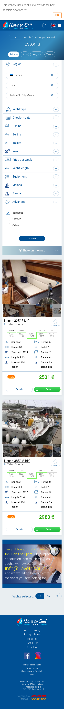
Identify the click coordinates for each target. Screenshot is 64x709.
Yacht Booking (32, 630)
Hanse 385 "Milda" (17, 461)
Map (32, 675)
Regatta (32, 638)
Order (49, 389)
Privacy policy (32, 668)
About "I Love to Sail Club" (32, 671)
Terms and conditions (32, 665)
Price (12, 54)
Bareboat (17, 212)
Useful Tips (32, 643)
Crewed (16, 219)
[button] (32, 64)
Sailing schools (32, 634)
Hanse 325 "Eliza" (16, 321)
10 (39, 596)
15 (48, 596)
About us (32, 647)
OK (57, 15)
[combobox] (32, 75)
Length (35, 54)
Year (48, 54)
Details (19, 389)
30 (57, 596)
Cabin (15, 225)
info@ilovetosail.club (29, 568)
